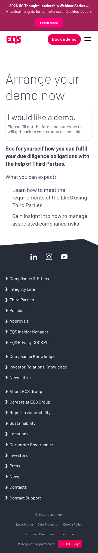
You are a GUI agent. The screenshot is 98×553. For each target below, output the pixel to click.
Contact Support (25, 497)
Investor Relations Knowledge (38, 366)
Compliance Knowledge (32, 356)
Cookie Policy (72, 524)
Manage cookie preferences (37, 544)
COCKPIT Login (70, 544)
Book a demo (64, 39)
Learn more (49, 23)
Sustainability (22, 423)
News (15, 476)
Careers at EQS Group (30, 401)
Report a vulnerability (30, 412)
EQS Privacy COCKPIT (29, 342)
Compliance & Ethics (29, 278)
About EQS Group (26, 391)
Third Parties (22, 299)
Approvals (19, 320)
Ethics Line (66, 534)
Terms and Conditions (39, 534)
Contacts (18, 486)
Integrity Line (22, 289)
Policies (17, 310)
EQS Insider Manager (29, 331)
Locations (19, 433)
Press (15, 465)
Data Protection (48, 524)
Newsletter (20, 377)
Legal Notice (24, 524)
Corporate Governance (31, 444)
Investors (19, 455)
